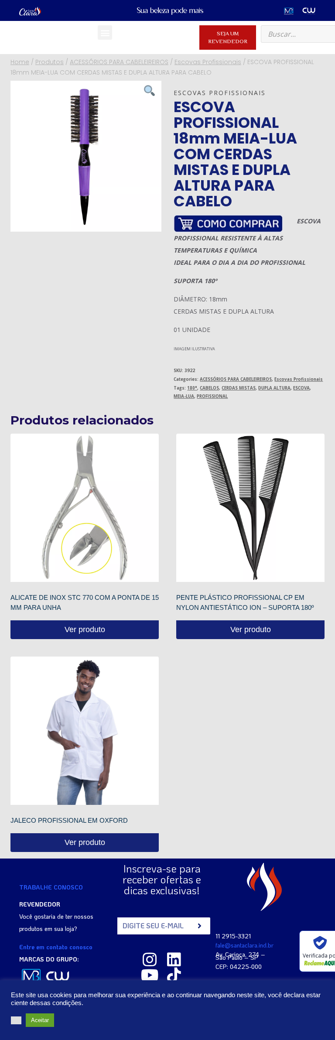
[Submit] (199, 925)
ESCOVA (301, 388)
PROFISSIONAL (212, 396)
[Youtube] (149, 975)
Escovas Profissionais (220, 93)
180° (192, 388)
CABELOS (209, 388)
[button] (105, 32)
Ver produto (85, 629)
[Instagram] (149, 960)
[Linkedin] (174, 960)
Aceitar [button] (40, 1020)
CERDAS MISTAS (239, 388)
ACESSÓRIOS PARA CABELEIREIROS (236, 379)
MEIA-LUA (184, 396)
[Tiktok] (174, 975)
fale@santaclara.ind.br (244, 945)
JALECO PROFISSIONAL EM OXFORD (69, 820)
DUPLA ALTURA (274, 388)
